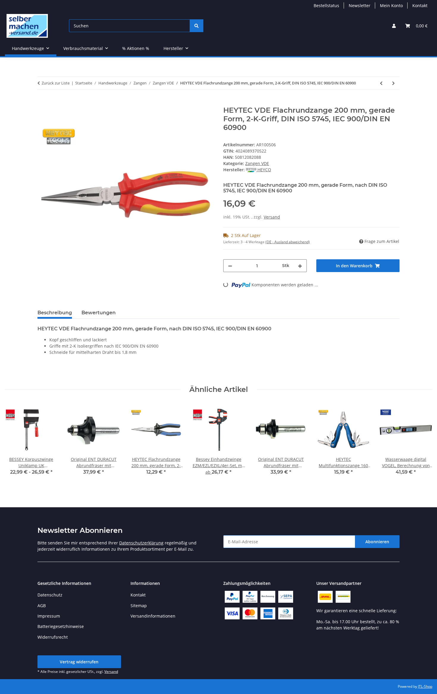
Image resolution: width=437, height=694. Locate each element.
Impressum (48, 616)
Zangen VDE (257, 163)
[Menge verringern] (230, 266)
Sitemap (139, 605)
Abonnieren (377, 541)
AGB (41, 605)
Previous (15, 443)
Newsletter (359, 5)
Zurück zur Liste (56, 83)
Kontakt (419, 5)
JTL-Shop (425, 686)
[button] (393, 25)
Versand (272, 217)
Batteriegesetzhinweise (60, 626)
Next (422, 443)
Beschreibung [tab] (54, 312)
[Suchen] (196, 25)
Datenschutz (49, 595)
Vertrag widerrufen (79, 662)
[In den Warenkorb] (42, 103)
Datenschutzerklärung (141, 543)
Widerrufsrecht (52, 637)
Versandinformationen (153, 616)
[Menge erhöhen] (299, 266)
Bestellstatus (326, 5)
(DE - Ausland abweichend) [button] (287, 241)
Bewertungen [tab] (98, 312)
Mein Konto (391, 5)
